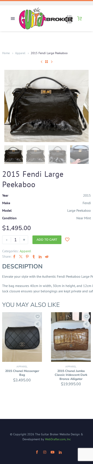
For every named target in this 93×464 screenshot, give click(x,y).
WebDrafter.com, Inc (58, 439)
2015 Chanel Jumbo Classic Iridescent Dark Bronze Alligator (71, 375)
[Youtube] (52, 452)
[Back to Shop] (46, 61)
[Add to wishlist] (37, 316)
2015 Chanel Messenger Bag (22, 373)
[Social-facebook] (37, 452)
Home (6, 53)
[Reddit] (46, 256)
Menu (13, 18)
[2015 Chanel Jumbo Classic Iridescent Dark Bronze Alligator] (71, 337)
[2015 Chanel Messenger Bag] (22, 337)
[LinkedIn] (40, 256)
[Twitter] (21, 256)
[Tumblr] (33, 256)
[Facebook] (14, 256)
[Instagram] (44, 452)
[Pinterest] (27, 256)
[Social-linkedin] (60, 452)
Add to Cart (47, 240)
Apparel (20, 53)
